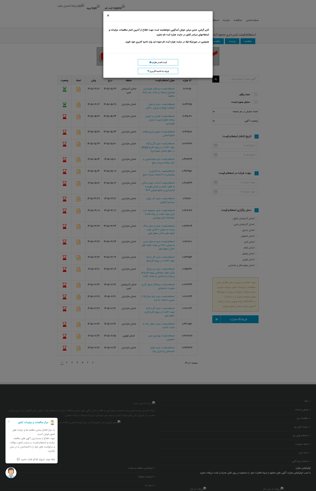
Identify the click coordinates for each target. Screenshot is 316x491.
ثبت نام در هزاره (159, 62)
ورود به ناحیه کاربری (159, 71)
